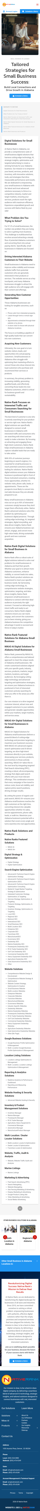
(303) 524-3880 (13, 1458)
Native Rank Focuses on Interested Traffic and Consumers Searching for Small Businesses (18, 117)
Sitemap (25, 1430)
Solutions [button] (6, 1415)
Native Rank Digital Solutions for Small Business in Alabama (19, 122)
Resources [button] (25, 1428)
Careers (24, 1423)
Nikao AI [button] (5, 1420)
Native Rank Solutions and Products (14, 131)
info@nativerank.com (15, 1470)
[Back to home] (9, 4)
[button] (37, 4)
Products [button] (6, 1425)
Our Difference (27, 1418)
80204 (16, 1449)
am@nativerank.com (15, 1482)
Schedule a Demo (31, 11)
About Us (25, 1415)
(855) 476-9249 (15, 1461)
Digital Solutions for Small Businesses (15, 110)
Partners (25, 1420)
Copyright (29, 1493)
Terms (20, 1493)
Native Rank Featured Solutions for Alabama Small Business (19, 127)
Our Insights (26, 1425)
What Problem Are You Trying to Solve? (15, 114)
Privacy (12, 1493)
